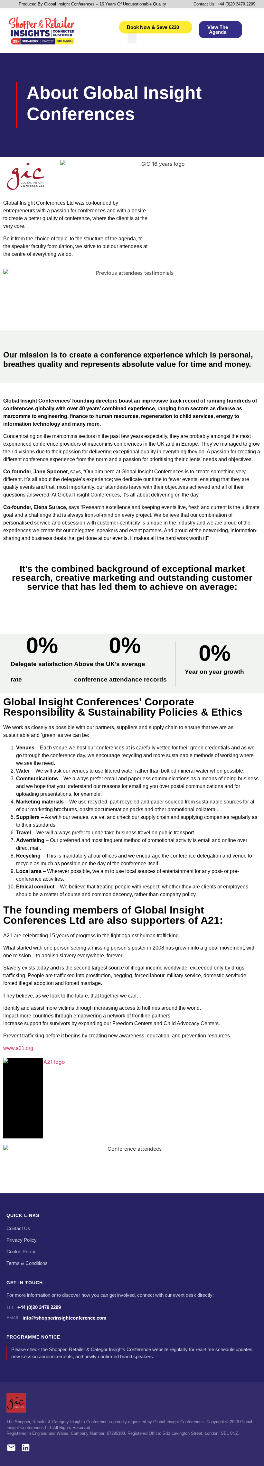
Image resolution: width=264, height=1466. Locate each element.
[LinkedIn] (26, 1449)
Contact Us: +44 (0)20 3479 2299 (224, 4)
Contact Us (18, 1228)
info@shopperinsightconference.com (56, 1318)
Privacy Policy (21, 1240)
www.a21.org (18, 1048)
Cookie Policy (20, 1251)
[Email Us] (11, 1449)
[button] (132, 37)
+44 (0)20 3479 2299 (33, 1307)
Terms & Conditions (27, 1263)
